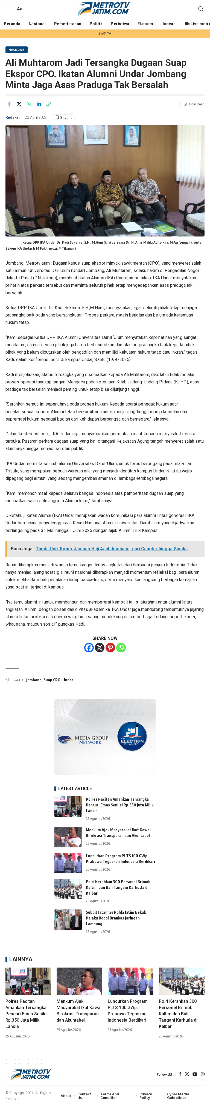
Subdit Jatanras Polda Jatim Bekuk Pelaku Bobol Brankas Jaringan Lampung (116, 918)
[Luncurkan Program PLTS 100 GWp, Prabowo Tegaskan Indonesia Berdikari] (68, 863)
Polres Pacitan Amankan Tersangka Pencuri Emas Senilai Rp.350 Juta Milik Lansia (119, 805)
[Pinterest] (110, 647)
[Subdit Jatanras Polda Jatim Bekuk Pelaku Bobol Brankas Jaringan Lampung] (68, 919)
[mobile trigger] (10, 9)
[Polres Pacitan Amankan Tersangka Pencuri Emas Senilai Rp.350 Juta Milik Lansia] (68, 806)
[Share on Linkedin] (39, 104)
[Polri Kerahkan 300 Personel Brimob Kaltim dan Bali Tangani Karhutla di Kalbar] (68, 889)
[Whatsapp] (121, 647)
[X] (99, 647)
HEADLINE (16, 49)
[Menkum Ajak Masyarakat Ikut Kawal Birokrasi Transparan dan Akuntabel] (68, 837)
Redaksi (12, 117)
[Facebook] (89, 647)
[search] (201, 9)
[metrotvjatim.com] (105, 9)
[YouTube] (194, 1074)
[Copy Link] (48, 104)
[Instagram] (203, 1074)
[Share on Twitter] (19, 104)
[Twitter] (187, 1074)
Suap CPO (51, 680)
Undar (67, 680)
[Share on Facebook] (9, 104)
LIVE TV (105, 34)
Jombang (34, 680)
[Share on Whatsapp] (29, 104)
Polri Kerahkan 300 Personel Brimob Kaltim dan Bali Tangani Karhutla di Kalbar (118, 887)
